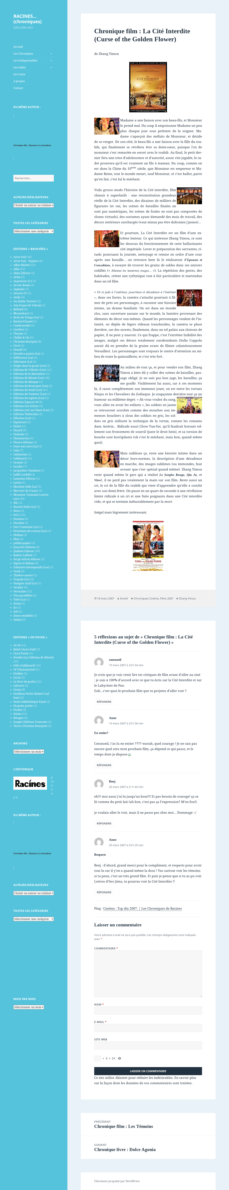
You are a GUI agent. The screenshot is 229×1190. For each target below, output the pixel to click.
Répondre (104, 702)
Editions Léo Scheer (26, 406)
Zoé (15, 611)
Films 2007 (166, 598)
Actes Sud (19, 257)
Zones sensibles (23, 615)
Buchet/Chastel (23, 321)
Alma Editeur (22, 273)
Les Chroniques (23, 53)
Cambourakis (21, 325)
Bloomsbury (21, 313)
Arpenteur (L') (22, 281)
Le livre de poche (24, 681)
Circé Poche (20, 653)
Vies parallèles (22, 595)
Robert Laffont (22, 555)
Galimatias (20, 454)
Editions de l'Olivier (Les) (29, 370)
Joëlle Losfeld (22, 474)
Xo (15, 607)
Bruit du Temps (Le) (26, 317)
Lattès (17, 482)
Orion (17, 689)
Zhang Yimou (187, 598)
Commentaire (106, 948)
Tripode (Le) (21, 579)
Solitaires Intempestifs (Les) (31, 567)
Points (17, 714)
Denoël (17, 349)
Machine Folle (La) (25, 486)
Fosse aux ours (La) (25, 446)
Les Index (19, 67)
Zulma (17, 619)
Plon (16, 539)
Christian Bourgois (25, 341)
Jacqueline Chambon (26, 470)
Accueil (18, 47)
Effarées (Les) (22, 418)
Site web (100, 1039)
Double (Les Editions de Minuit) (33, 657)
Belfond (18, 309)
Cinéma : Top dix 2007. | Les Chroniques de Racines (142, 908)
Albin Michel (21, 265)
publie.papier (22, 543)
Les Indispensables (25, 60)
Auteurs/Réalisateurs (30, 197)
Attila (16, 297)
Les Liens (19, 74)
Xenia (17, 603)
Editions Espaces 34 (25, 402)
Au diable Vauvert (25, 301)
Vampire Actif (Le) (25, 583)
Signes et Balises (23, 563)
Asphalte (19, 289)
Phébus (18, 535)
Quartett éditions (24, 547)
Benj (112, 781)
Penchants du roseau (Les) (30, 531)
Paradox (18, 523)
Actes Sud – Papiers (25, 261)
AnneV (124, 598)
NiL (15, 503)
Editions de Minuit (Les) (28, 378)
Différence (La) (23, 358)
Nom (99, 1004)
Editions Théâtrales (25, 414)
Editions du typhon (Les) (29, 398)
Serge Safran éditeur (26, 559)
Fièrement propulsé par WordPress (117, 1181)
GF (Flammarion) (24, 669)
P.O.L (16, 515)
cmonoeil (115, 659)
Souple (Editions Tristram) (30, 722)
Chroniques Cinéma (146, 598)
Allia (16, 269)
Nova (16, 511)
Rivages (18, 718)
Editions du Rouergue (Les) (30, 386)
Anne (112, 718)
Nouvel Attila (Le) (24, 507)
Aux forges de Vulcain (27, 305)
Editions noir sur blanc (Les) (31, 410)
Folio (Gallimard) (24, 665)
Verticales (19, 591)
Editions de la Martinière (29, 374)
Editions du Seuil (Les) (27, 390)
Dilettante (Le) (22, 362)
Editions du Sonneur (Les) (29, 394)
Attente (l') (20, 293)
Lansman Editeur (24, 478)
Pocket (17, 710)
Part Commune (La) (26, 527)
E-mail (100, 1022)
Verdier (18, 587)
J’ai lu (17, 677)
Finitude (18, 434)
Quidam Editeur (23, 551)
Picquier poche (23, 706)
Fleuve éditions (23, 442)
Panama (18, 519)
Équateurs (20, 422)
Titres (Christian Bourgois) (30, 726)
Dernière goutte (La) (26, 353)
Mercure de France (25, 490)
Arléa (16, 277)
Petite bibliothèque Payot (29, 702)
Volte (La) (19, 599)
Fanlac (17, 426)
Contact (18, 88)
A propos (19, 81)
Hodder (18, 673)
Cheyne (18, 333)
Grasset (18, 462)
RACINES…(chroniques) (27, 19)
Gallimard (19, 458)
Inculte (17, 466)
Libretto (18, 685)
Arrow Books (21, 285)
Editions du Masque (26, 382)
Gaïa (16, 450)
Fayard (17, 430)
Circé (16, 345)
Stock (16, 571)
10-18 (16, 645)
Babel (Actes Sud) (24, 649)
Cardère (18, 329)
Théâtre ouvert (23, 575)
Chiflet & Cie (21, 337)
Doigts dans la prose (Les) (29, 366)
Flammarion (21, 438)
